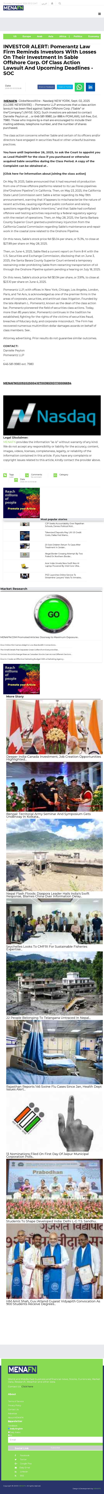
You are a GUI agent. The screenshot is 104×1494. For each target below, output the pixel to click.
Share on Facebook (46, 87)
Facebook (24, 1455)
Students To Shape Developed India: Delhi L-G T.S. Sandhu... (51, 1221)
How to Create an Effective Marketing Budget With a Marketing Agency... (32, 659)
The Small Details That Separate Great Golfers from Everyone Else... (29, 650)
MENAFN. (22, 1486)
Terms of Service (16, 1401)
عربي (44, 3)
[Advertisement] (52, 24)
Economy (93, 36)
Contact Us (13, 1409)
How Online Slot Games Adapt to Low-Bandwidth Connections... (28, 645)
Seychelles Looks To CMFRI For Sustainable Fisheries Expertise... (46, 948)
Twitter (23, 1459)
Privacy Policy (14, 1405)
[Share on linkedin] (90, 87)
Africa (62, 36)
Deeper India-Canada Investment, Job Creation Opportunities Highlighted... (53, 758)
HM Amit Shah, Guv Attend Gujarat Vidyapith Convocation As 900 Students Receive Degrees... (53, 1302)
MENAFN (10, 100)
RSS (22, 1476)
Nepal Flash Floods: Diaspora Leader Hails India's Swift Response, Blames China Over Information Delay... (47, 895)
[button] (52, 3)
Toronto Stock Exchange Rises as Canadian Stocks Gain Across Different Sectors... (36, 654)
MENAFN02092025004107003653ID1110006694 (37, 383)
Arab (39, 36)
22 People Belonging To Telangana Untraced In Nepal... (48, 1018)
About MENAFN (15, 1417)
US (11, 36)
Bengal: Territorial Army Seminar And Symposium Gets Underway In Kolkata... (48, 815)
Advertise (12, 1413)
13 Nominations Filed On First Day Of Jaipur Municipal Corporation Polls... (47, 1155)
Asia (50, 36)
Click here (27, 1386)
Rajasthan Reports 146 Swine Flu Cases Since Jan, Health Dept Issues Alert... (54, 1088)
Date (8, 85)
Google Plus (26, 1463)
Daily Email (25, 1467)
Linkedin (24, 1471)
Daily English (16, 1428)
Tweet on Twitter (65, 87)
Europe (26, 36)
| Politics (77, 36)
